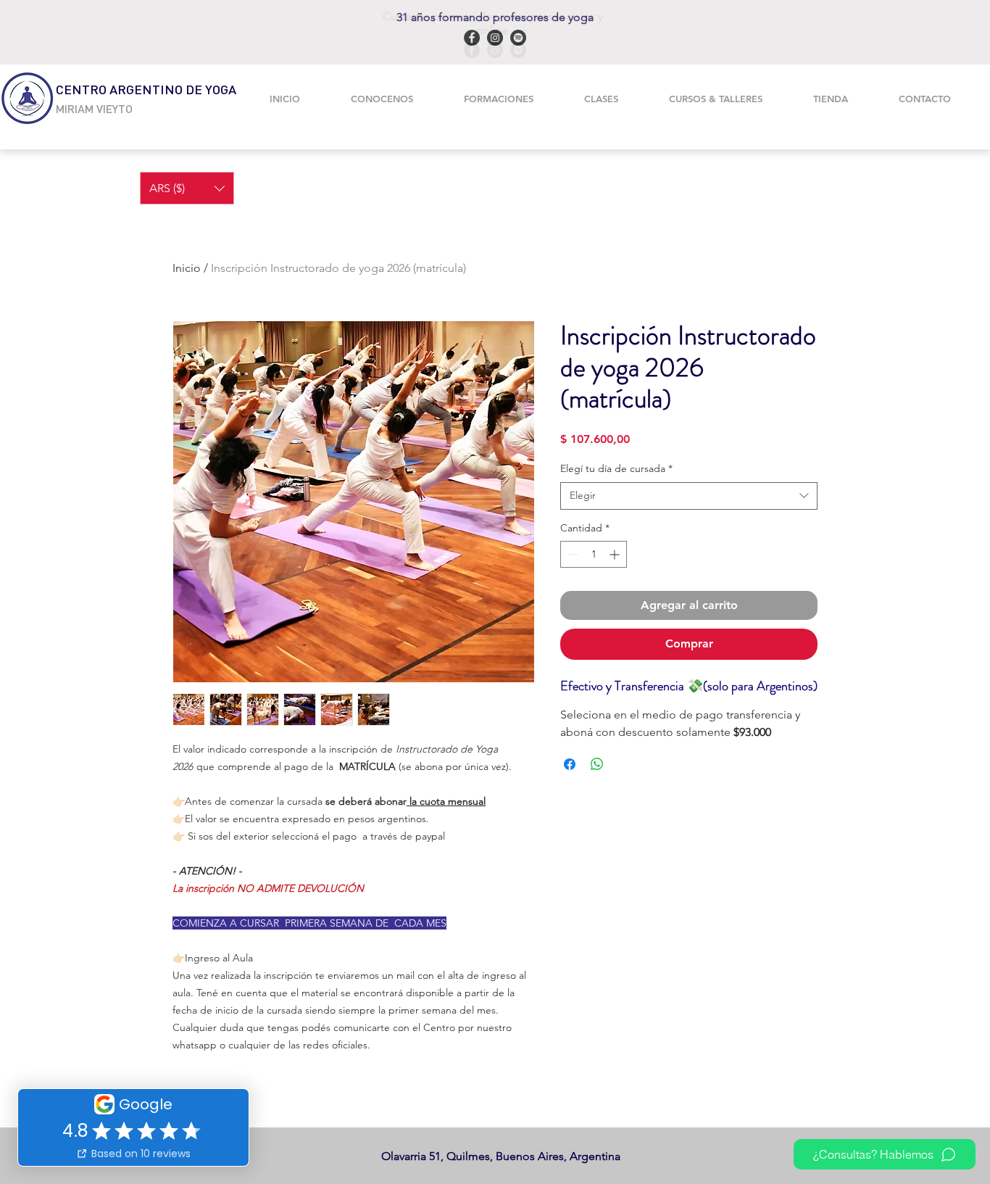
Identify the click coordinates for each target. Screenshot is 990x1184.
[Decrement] (571, 554)
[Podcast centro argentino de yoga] (518, 50)
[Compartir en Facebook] (569, 764)
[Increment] (616, 554)
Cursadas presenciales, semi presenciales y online (493, 23)
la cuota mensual (446, 801)
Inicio (186, 268)
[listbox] (187, 188)
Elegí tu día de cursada (616, 468)
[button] (498, 98)
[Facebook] (472, 50)
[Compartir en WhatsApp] (597, 764)
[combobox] (689, 496)
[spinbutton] (594, 554)
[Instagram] (495, 50)
